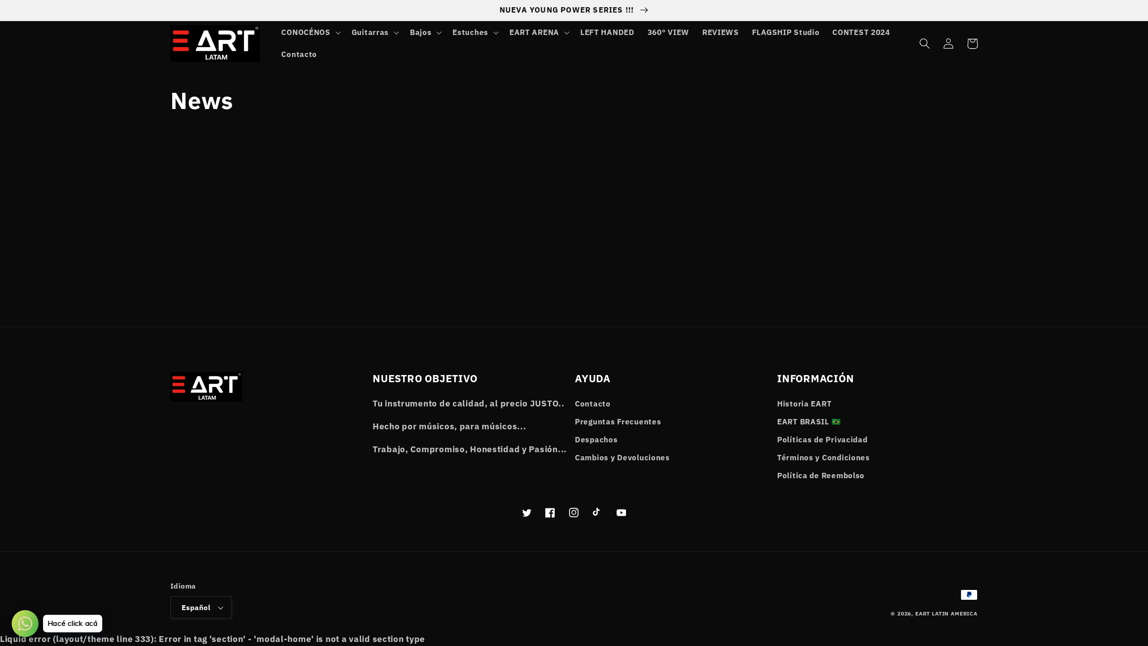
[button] (310, 32)
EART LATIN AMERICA (946, 613)
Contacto (593, 404)
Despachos (596, 440)
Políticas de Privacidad (822, 440)
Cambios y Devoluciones (622, 458)
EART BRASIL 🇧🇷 (809, 422)
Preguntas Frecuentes (618, 422)
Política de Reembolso (821, 475)
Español (196, 607)
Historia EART (804, 404)
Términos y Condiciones (823, 458)
